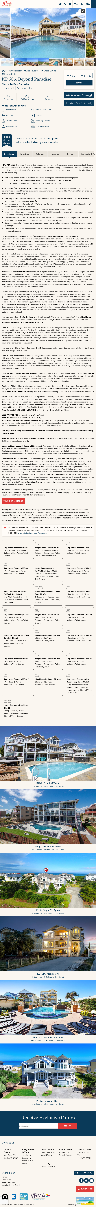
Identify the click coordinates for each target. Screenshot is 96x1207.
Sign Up (67, 1125)
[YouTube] (86, 1180)
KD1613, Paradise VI (48, 974)
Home (4, 1176)
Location (55, 154)
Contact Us (6, 1179)
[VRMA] (40, 1196)
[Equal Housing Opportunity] (5, 1196)
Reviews (70, 154)
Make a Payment (82, 3)
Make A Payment (8, 1182)
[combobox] (84, 1173)
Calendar (40, 154)
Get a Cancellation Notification (79, 94)
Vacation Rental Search (11, 1185)
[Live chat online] (85, 1201)
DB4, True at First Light (48, 846)
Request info (10, 74)
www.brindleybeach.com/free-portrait (33, 532)
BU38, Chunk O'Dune (47, 783)
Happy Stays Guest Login (88, 3)
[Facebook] (81, 1180)
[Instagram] (91, 1180)
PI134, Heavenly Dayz (48, 1101)
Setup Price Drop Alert (75, 103)
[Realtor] (14, 1196)
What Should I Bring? (13, 500)
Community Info (87, 154)
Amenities (24, 154)
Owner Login (86, 1188)
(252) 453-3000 (48, 1166)
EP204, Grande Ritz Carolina (48, 1037)
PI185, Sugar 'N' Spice (48, 910)
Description (9, 154)
